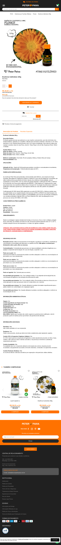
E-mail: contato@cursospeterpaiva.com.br (14, 472)
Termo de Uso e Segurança (9, 488)
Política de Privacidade (8, 486)
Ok (38, 116)
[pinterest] (35, 429)
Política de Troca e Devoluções (10, 511)
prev (3, 390)
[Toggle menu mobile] (3, 5)
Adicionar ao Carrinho (30, 102)
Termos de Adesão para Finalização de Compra (14, 514)
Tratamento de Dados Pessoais (10, 491)
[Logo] (30, 5)
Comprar (15, 412)
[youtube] (39, 429)
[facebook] (28, 429)
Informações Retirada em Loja (9, 509)
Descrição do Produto (10, 131)
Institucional (5, 481)
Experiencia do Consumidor (9, 494)
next (58, 390)
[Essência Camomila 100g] (45, 385)
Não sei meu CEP (37, 119)
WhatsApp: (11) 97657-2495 (9, 460)
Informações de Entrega (8, 506)
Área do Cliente (6, 496)
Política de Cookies (7, 483)
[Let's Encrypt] (5, 531)
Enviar (30, 441)
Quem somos (30, 449)
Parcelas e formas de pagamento (13, 124)
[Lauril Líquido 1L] (15, 385)
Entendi (55, 540)
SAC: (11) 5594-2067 (7, 459)
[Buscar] (57, 9)
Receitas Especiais (26, 131)
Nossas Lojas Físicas (7, 499)
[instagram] (31, 429)
